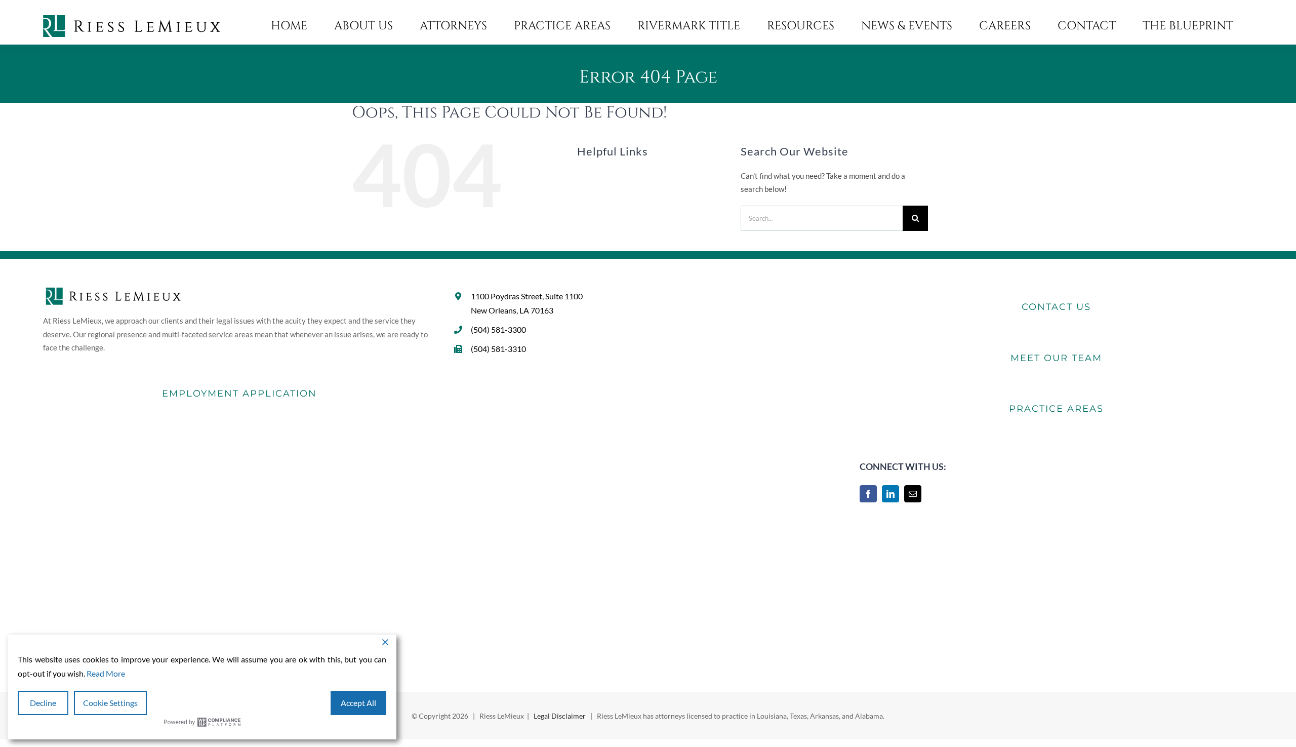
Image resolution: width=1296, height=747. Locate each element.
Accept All (358, 702)
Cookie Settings (110, 702)
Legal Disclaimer (560, 716)
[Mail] (912, 493)
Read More (106, 673)
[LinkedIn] (890, 493)
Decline (43, 702)
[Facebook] (868, 493)
